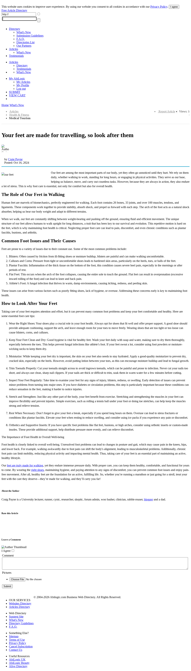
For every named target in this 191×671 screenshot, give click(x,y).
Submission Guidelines (29, 35)
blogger (148, 499)
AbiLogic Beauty (19, 662)
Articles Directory (19, 606)
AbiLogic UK (17, 659)
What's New (23, 32)
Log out (21, 88)
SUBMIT (14, 92)
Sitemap (13, 636)
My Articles (23, 82)
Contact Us (15, 649)
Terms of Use (17, 639)
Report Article (167, 111)
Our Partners (23, 45)
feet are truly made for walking (25, 465)
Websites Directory (20, 603)
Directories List (25, 42)
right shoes (37, 469)
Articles (13, 49)
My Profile (22, 85)
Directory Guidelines (21, 623)
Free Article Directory (14, 10)
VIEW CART (17, 95)
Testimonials (16, 55)
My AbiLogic (17, 78)
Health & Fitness (19, 114)
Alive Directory (18, 666)
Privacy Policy (158, 6)
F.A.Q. (20, 39)
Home (5, 105)
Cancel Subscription (21, 646)
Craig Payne (15, 159)
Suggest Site (16, 616)
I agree (174, 6)
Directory (14, 28)
